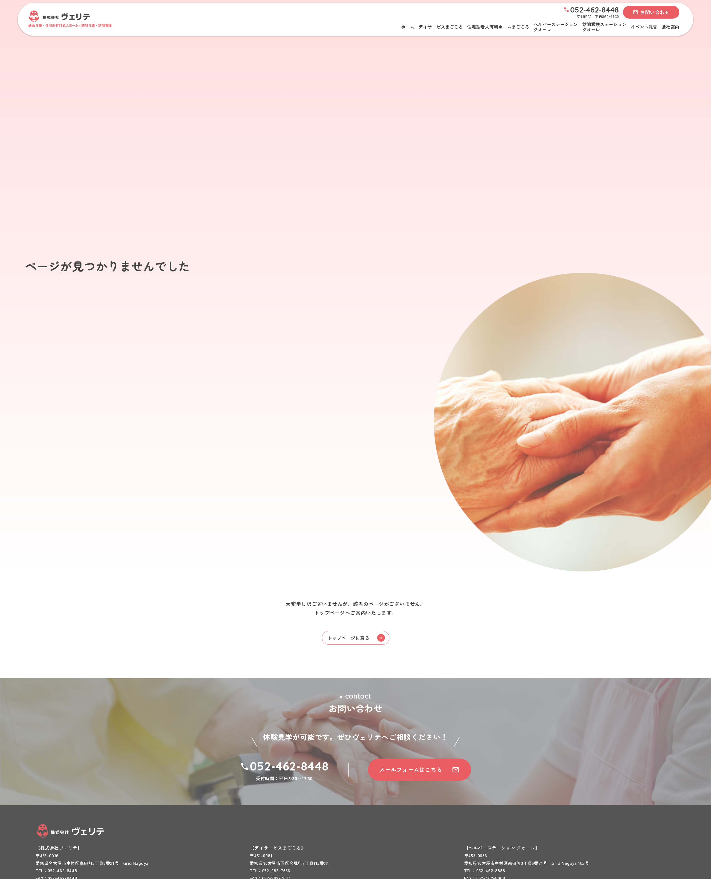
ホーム (407, 26)
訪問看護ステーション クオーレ (604, 27)
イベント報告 (644, 26)
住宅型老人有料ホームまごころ (498, 26)
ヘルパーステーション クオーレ (556, 27)
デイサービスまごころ (441, 26)
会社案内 (670, 26)
